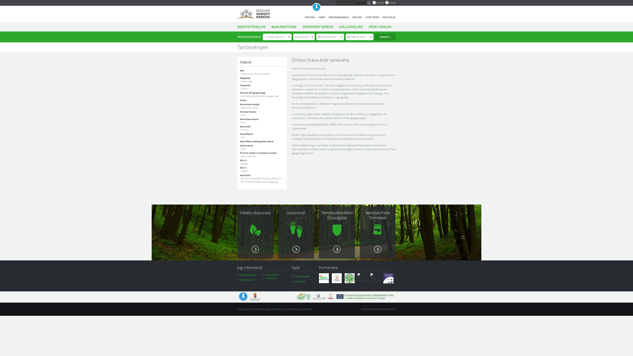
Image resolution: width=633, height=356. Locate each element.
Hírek (322, 17)
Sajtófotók (299, 281)
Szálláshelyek (351, 27)
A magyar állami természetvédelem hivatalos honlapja (316, 7)
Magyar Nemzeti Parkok (253, 14)
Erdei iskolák (380, 27)
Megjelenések (301, 276)
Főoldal (310, 17)
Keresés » (385, 37)
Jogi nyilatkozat (248, 274)
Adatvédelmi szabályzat (272, 276)
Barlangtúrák (284, 27)
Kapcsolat (389, 17)
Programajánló (339, 17)
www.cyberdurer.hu (385, 309)
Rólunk (357, 17)
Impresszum (247, 279)
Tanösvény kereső (317, 27)
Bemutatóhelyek (251, 27)
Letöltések (372, 17)
